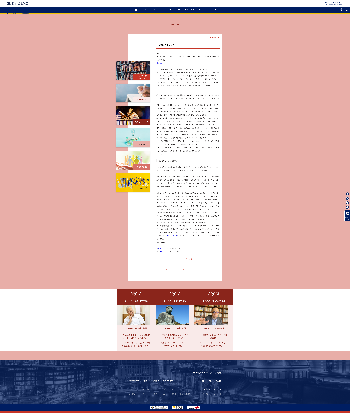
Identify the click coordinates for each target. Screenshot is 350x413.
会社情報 (142, 394)
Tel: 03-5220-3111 (212, 389)
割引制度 (156, 380)
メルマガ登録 (168, 380)
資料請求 (347, 213)
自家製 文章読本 (172, 235)
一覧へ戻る (188, 259)
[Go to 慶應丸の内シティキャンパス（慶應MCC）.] (7, 13)
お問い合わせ (347, 218)
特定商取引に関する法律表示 (181, 394)
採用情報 (132, 394)
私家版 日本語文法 (164, 248)
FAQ (173, 389)
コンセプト (145, 9)
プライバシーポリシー (159, 394)
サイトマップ (162, 389)
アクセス (132, 389)
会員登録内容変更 (145, 389)
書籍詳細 (159, 63)
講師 (179, 9)
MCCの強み (157, 9)
